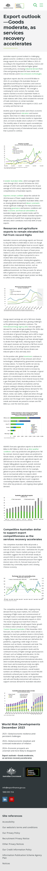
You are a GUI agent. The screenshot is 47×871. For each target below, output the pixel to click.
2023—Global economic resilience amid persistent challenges (18, 734)
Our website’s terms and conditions (20, 827)
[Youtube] (11, 799)
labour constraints (33, 203)
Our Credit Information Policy (16, 849)
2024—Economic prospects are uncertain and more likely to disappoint (19, 749)
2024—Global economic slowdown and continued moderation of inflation (18, 742)
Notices (6, 863)
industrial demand (32, 69)
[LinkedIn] (4, 799)
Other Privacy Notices (13, 844)
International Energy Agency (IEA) (15, 327)
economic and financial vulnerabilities (21, 211)
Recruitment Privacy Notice (15, 838)
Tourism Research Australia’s (14, 629)
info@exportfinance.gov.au (13, 787)
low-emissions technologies (31, 74)
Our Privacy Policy (11, 833)
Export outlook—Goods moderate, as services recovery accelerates (18, 756)
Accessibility (8, 821)
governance (15, 208)
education (25, 113)
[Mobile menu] (42, 6)
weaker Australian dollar (14, 181)
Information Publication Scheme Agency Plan (22, 856)
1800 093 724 (8, 792)
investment (28, 356)
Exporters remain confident (13, 196)
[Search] (35, 5)
